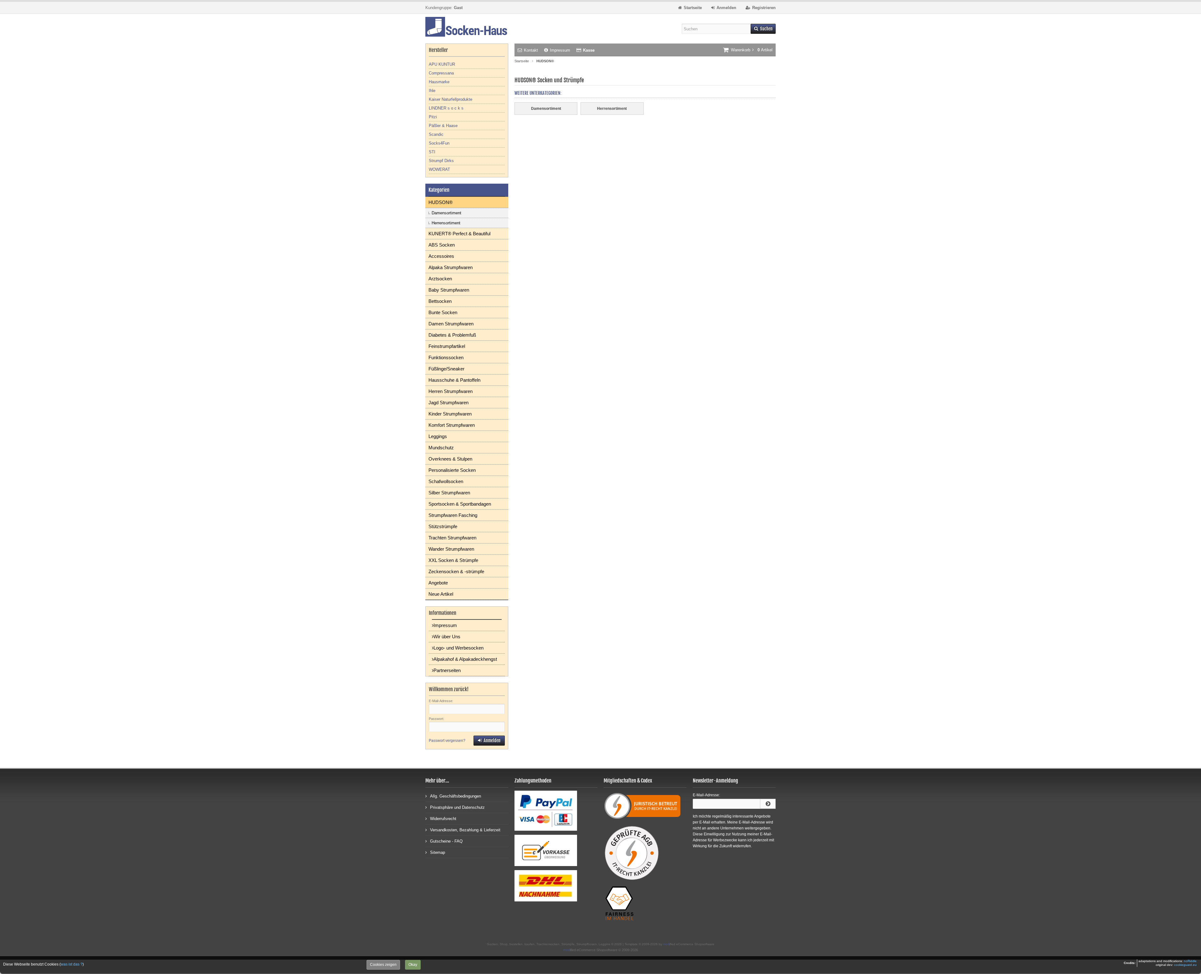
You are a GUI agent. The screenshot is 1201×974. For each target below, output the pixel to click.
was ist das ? (72, 964)
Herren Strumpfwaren (450, 391)
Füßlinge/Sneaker (446, 368)
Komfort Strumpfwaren (451, 425)
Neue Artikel (440, 594)
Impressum (560, 50)
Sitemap (437, 852)
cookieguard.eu (1185, 964)
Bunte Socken (442, 312)
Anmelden (489, 740)
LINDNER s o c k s (446, 108)
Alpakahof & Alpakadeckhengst (465, 659)
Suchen (763, 29)
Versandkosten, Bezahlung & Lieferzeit (465, 830)
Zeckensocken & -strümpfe (456, 571)
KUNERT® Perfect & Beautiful (459, 233)
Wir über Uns (446, 636)
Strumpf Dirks (441, 160)
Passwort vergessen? (447, 740)
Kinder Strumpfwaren (450, 413)
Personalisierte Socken (452, 470)
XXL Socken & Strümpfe (453, 560)
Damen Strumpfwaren (451, 323)
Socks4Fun (439, 143)
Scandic (436, 134)
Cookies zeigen (383, 964)
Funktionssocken (446, 357)
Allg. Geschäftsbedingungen (455, 796)
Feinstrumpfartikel (446, 346)
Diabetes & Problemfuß (452, 335)
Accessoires (441, 256)
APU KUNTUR (442, 64)
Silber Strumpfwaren (449, 492)
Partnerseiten (447, 670)
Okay (412, 964)
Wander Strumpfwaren (451, 549)
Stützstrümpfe (442, 526)
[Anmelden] (767, 803)
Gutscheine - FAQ (446, 841)
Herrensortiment (446, 223)
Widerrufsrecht (443, 818)
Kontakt (531, 50)
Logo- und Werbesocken (458, 647)
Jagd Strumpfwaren (448, 402)
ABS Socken (441, 244)
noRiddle (1190, 961)
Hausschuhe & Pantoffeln (454, 380)
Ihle (432, 90)
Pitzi (433, 117)
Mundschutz (441, 447)
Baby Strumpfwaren (448, 290)
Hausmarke (439, 81)
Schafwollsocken (445, 481)
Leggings (437, 436)
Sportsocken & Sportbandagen (459, 504)
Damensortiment (446, 213)
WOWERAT (439, 169)
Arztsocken (440, 278)
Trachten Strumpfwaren (452, 537)
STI (432, 152)
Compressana (441, 73)
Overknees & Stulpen (450, 459)
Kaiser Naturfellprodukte (450, 99)
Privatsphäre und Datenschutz (457, 807)
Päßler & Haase (443, 125)
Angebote (438, 582)
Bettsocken (440, 301)
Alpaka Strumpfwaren (450, 267)
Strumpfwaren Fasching (452, 515)
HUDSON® (440, 202)
